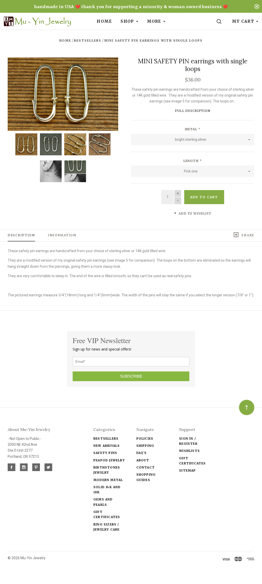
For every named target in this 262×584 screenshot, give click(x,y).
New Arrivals (106, 446)
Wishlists (189, 451)
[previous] (21, 92)
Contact (145, 467)
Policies (145, 438)
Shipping (145, 446)
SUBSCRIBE (131, 376)
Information (62, 235)
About (142, 460)
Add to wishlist (194, 213)
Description (21, 235)
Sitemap (187, 470)
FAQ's (141, 453)
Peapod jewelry (109, 460)
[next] (104, 92)
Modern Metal (108, 480)
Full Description (192, 111)
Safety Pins (105, 453)
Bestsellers (105, 438)
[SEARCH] (220, 21)
